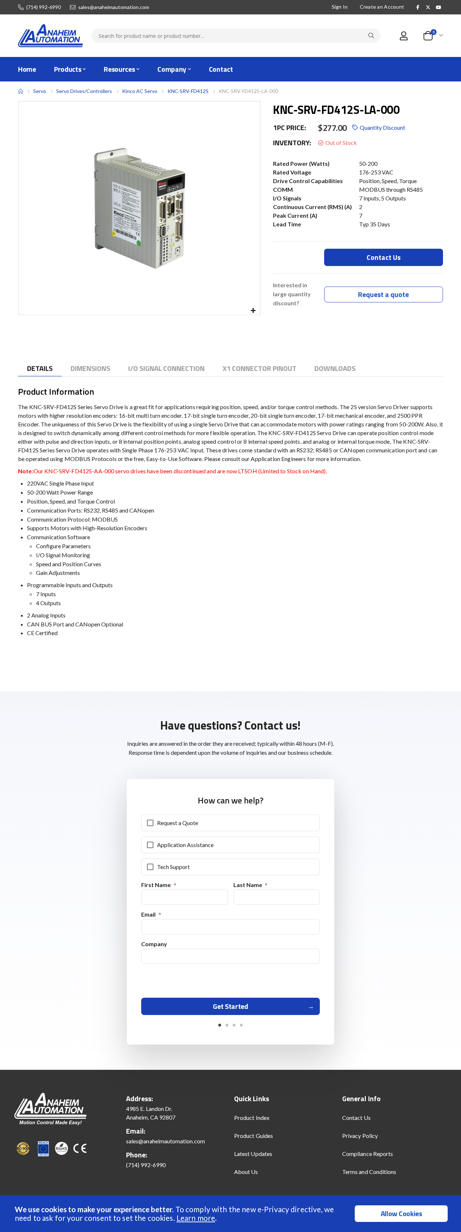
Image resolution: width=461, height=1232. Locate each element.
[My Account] (404, 35)
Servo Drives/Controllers (84, 91)
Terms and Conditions (369, 1171)
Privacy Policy (360, 1135)
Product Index (251, 1117)
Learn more (195, 1217)
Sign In (340, 7)
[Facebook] (417, 7)
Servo (39, 91)
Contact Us (356, 1117)
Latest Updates (253, 1153)
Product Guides (253, 1135)
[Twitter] (428, 7)
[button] (253, 311)
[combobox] (235, 35)
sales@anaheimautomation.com (113, 7)
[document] (231, 1214)
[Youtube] (438, 7)
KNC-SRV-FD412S (188, 91)
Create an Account (382, 7)
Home (20, 91)
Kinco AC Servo (139, 91)
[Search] (371, 35)
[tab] (40, 368)
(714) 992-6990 (43, 7)
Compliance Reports (367, 1153)
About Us (246, 1171)
